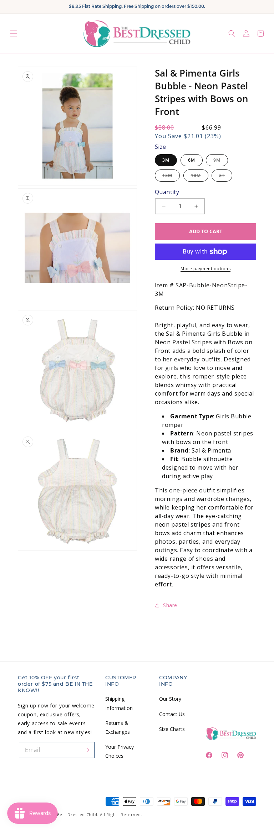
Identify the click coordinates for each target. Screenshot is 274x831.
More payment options (205, 269)
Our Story (170, 698)
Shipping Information (119, 703)
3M (165, 160)
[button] (13, 33)
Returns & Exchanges (117, 727)
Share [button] (170, 605)
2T (225, 177)
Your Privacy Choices (119, 751)
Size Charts (172, 729)
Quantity (167, 192)
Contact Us (172, 714)
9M (220, 161)
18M (199, 177)
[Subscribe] (87, 750)
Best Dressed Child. (77, 814)
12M (171, 177)
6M (191, 160)
